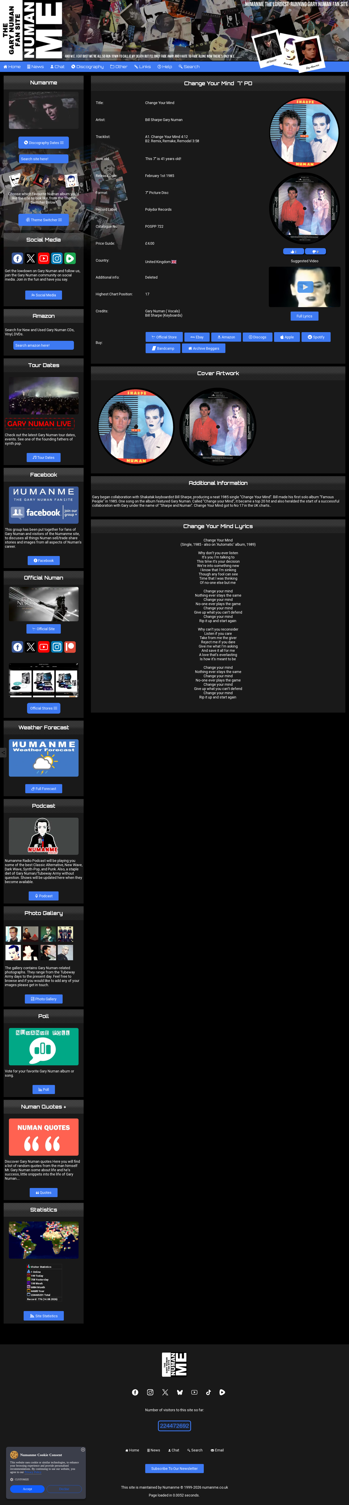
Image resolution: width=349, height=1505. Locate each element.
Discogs (259, 337)
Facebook (45, 560)
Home (12, 66)
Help (164, 66)
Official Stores (42, 708)
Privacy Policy (33, 1472)
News (35, 66)
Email (217, 1450)
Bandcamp (163, 348)
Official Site (44, 629)
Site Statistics (44, 1315)
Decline (64, 1489)
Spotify (316, 337)
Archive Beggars (203, 348)
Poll (45, 1089)
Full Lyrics (304, 316)
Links (142, 66)
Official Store (164, 336)
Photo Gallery (46, 999)
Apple (287, 337)
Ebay (199, 337)
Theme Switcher (42, 219)
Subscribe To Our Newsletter (174, 1468)
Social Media (45, 295)
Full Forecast (45, 789)
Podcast (45, 896)
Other (119, 66)
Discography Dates (42, 142)
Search (189, 66)
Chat (57, 66)
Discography (87, 66)
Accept (27, 1489)
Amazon (228, 337)
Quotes (44, 1192)
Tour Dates (45, 457)
